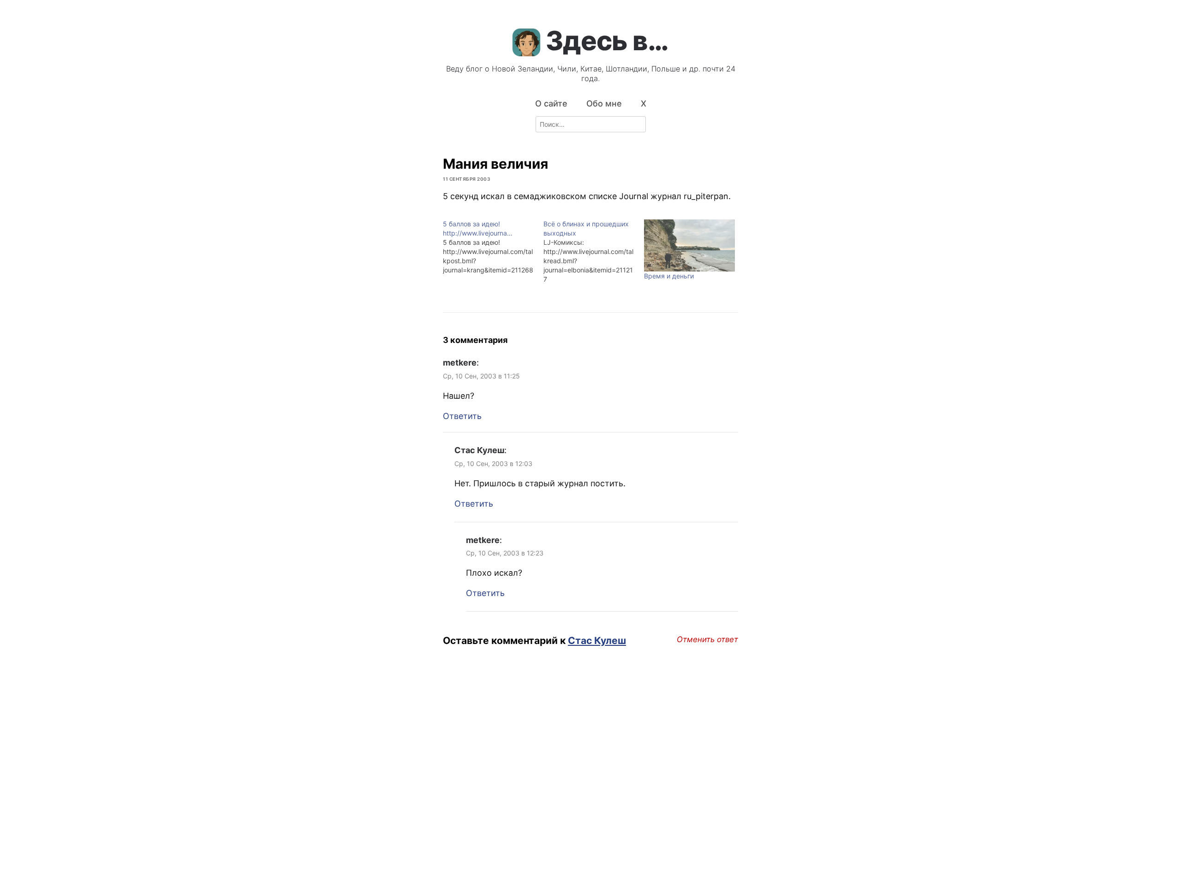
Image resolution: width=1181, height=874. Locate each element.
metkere (460, 362)
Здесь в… (607, 40)
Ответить (462, 416)
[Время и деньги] (689, 245)
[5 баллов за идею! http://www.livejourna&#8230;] (493, 247)
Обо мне (604, 103)
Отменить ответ (707, 639)
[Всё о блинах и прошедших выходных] (593, 251)
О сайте (551, 103)
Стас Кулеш (479, 450)
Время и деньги (669, 276)
